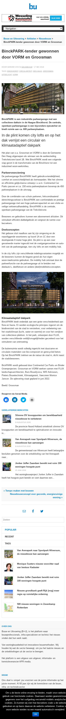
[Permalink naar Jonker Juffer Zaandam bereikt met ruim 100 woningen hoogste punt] (7, 466)
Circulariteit (25, 71)
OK (35, 714)
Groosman (48, 71)
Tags (8, 543)
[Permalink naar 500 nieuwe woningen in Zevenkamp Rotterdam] (8, 607)
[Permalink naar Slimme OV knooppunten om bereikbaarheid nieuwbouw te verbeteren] (7, 418)
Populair (10, 530)
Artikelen (31, 38)
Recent (9, 536)
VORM (15, 74)
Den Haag (37, 71)
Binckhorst (12, 71)
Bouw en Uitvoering (14, 38)
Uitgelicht (7, 74)
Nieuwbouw (45, 38)
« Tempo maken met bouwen (19, 490)
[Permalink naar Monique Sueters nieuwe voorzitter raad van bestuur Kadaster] (8, 567)
